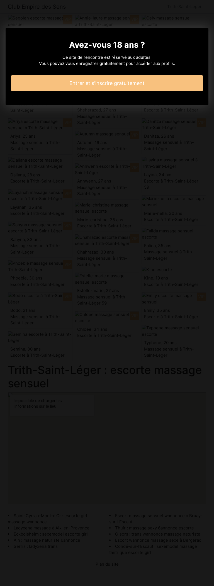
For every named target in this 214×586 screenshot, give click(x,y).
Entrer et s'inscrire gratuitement (107, 83)
